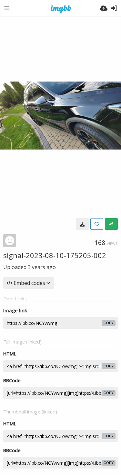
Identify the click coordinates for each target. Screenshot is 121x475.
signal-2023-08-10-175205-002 (54, 255)
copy (109, 323)
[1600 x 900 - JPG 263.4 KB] (82, 224)
